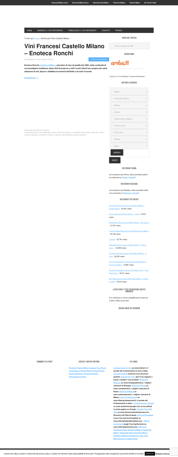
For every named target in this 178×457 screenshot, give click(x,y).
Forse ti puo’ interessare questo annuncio (132, 290)
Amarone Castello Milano (53, 132)
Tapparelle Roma (127, 432)
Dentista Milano (140, 432)
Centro (38, 130)
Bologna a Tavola (131, 193)
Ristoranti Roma (139, 385)
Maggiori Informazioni (164, 453)
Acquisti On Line (128, 376)
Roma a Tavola (128, 177)
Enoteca (45, 130)
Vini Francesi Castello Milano (74, 135)
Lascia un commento (98, 59)
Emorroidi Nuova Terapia (79, 373)
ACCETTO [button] (150, 454)
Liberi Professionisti (129, 397)
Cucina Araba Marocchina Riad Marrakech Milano (129, 231)
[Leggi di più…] (31, 77)
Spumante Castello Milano (50, 135)
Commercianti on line (122, 368)
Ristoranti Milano (40, 18)
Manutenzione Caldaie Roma (125, 438)
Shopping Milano (135, 430)
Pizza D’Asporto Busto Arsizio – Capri (124, 214)
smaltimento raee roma (138, 435)
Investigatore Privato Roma (80, 370)
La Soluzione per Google (143, 403)
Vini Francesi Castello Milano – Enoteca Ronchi (64, 49)
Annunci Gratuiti (120, 373)
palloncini (142, 427)
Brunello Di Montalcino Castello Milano (81, 132)
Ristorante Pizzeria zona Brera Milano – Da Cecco (129, 222)
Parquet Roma (98, 370)
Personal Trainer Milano (79, 368)
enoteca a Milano (48, 65)
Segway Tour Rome (97, 368)
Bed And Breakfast (145, 415)
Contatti (112, 239)
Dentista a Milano (120, 435)
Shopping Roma (120, 430)
